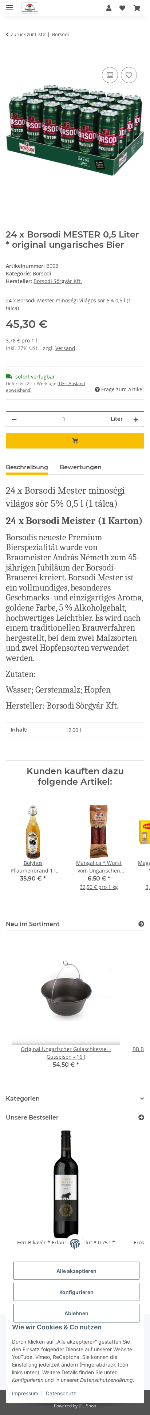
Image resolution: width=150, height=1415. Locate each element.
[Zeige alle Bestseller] (141, 1117)
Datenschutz (61, 1393)
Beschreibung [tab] (27, 467)
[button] (108, 8)
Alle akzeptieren (76, 1271)
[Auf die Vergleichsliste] (110, 75)
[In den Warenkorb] (11, 57)
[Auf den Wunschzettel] (129, 75)
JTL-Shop (87, 1406)
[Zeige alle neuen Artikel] (141, 924)
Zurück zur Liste (28, 34)
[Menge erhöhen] (136, 419)
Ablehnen (76, 1313)
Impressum (25, 1393)
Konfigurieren (76, 1292)
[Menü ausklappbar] (9, 4)
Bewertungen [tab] (81, 467)
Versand (65, 348)
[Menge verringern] (14, 419)
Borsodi (42, 273)
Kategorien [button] (23, 1098)
